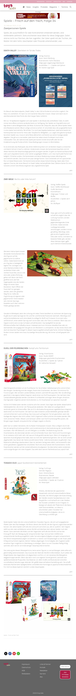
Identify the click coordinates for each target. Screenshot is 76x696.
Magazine (53, 7)
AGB (23, 670)
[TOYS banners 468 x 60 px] (38, 18)
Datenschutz (26, 667)
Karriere (43, 674)
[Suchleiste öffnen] (70, 7)
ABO (64, 1)
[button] (5, 653)
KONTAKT (49, 1)
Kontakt (42, 667)
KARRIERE (69, 1)
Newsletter (43, 670)
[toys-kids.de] (10, 7)
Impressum (26, 664)
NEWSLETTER (57, 1)
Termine (64, 7)
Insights (36, 7)
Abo (41, 677)
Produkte (44, 7)
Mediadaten (26, 674)
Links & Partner (45, 664)
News (28, 7)
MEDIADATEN (40, 1)
